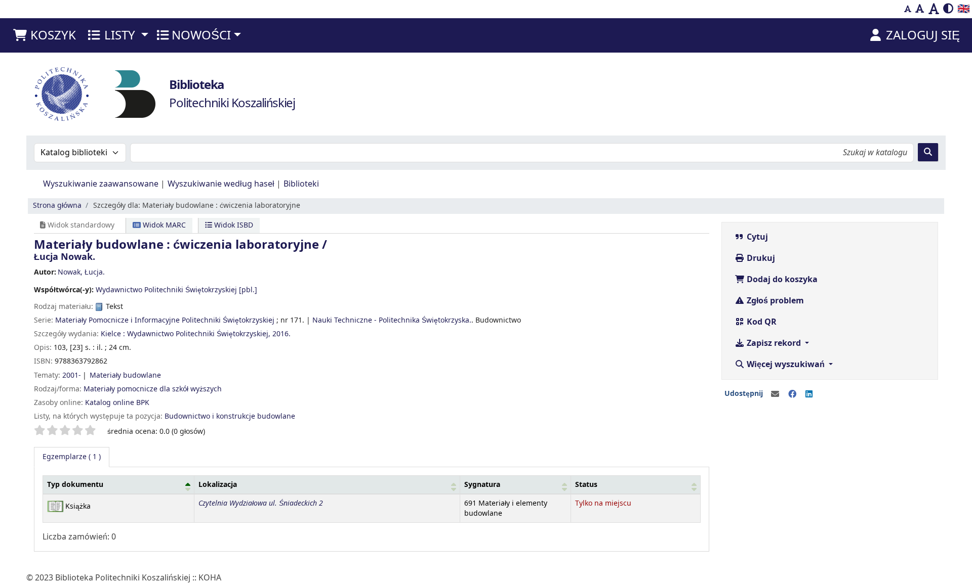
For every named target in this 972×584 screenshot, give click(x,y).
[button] (44, 35)
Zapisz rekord (774, 343)
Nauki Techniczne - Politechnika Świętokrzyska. (391, 320)
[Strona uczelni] (61, 94)
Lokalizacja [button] (217, 484)
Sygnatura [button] (482, 484)
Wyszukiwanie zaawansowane (100, 184)
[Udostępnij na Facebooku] (792, 394)
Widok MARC (163, 225)
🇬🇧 (963, 9)
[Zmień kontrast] (948, 9)
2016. (281, 334)
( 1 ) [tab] (72, 457)
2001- (71, 375)
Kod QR (761, 322)
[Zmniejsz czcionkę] (907, 9)
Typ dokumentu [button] (75, 484)
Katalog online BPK (117, 402)
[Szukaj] (928, 152)
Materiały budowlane (125, 375)
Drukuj (760, 258)
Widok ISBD (232, 225)
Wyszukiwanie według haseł (221, 184)
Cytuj (756, 237)
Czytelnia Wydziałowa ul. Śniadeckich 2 (260, 503)
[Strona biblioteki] (135, 93)
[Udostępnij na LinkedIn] (809, 394)
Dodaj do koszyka (781, 280)
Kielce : (113, 334)
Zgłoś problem (774, 301)
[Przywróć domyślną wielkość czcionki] (919, 9)
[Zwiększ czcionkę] (933, 9)
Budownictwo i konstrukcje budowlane (230, 416)
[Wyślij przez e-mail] (775, 394)
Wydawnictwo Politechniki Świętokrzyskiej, (198, 334)
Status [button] (586, 484)
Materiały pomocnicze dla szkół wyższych (153, 389)
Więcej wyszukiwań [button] (786, 364)
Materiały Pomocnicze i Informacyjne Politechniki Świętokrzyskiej (164, 320)
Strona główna (57, 205)
